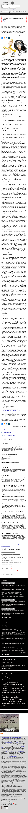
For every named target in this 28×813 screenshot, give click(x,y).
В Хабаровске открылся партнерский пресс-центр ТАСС (11, 594)
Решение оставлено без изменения (12, 511)
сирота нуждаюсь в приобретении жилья (11, 562)
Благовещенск (19, 679)
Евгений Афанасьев (22, 630)
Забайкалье (13, 686)
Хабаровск (11, 701)
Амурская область (11, 677)
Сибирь (17, 699)
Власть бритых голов (6, 564)
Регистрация (4, 9)
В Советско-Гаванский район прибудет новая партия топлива (12, 596)
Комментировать (7, 432)
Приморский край (7, 696)
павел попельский (22, 628)
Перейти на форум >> (7, 668)
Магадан (16, 690)
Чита (6, 703)
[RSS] (1, 733)
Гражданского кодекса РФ (13, 756)
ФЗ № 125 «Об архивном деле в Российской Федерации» (15, 751)
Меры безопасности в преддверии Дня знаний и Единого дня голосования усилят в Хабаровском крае (12, 611)
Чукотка (10, 703)
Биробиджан (10, 679)
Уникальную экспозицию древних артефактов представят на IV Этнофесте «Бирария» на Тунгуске (13, 605)
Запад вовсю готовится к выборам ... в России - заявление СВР (13, 585)
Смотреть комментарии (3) (9, 435)
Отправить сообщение (8, 742)
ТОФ (20, 699)
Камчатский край (7, 688)
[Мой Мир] (6, 38)
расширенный (22, 11)
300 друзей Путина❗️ (6, 568)
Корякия (7, 690)
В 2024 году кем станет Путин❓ (9, 571)
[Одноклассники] (4, 38)
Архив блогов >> (5, 654)
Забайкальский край (20, 686)
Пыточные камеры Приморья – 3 (11, 533)
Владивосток (6, 681)
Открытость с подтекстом (9, 522)
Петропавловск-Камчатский (10, 694)
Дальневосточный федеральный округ (9, 684)
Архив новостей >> (6, 617)
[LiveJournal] (9, 38)
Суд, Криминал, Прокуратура (8, 429)
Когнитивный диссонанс (7, 560)
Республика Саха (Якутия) (10, 698)
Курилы (11, 690)
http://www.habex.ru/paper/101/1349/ (11, 410)
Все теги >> (4, 706)
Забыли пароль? (12, 9)
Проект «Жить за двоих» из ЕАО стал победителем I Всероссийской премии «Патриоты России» (11, 593)
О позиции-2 (5, 475)
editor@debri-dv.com (18, 742)
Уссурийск (5, 701)
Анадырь (20, 677)
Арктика (3, 679)
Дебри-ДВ (4, 2)
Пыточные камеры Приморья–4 (11, 462)
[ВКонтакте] (2, 38)
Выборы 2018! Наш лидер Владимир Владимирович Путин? (10, 573)
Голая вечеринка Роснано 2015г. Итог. (8, 629)
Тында (22, 699)
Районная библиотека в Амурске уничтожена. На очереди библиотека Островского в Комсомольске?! (12, 626)
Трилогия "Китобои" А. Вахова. (7, 662)
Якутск (3, 705)
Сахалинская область (8, 699)
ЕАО (8, 687)
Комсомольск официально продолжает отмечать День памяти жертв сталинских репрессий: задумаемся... (12, 644)
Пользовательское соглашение (6, 737)
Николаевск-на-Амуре (15, 692)
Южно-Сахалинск (19, 703)
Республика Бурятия (18, 696)
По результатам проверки (9, 454)
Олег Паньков (23, 652)
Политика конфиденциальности (16, 737)
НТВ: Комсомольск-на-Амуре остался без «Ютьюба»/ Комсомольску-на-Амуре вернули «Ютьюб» (13, 487)
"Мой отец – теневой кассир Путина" (10, 566)
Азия (3, 677)
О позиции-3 (5, 467)
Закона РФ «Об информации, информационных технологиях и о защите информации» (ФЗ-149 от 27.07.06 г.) (13, 759)
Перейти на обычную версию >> (11, 20)
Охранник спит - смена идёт (8, 552)
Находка (7, 692)
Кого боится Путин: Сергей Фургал (8, 647)
